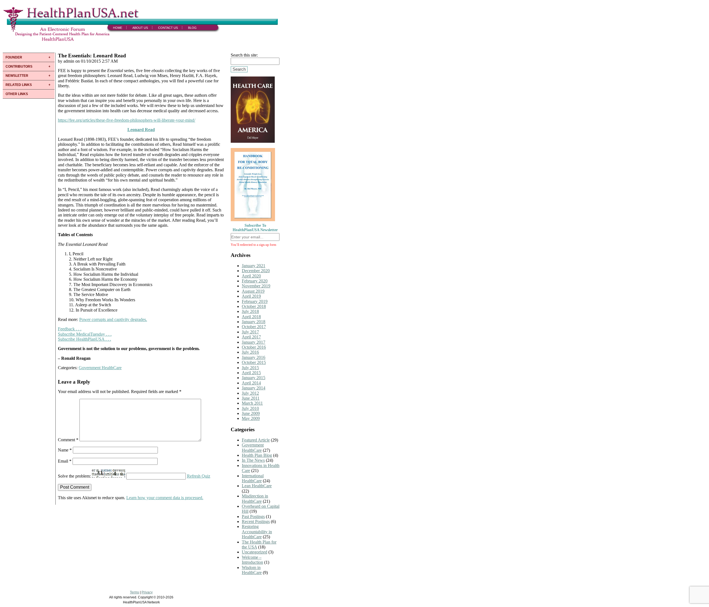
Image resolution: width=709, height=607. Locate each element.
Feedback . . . (69, 329)
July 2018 (250, 311)
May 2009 (251, 418)
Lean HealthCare (257, 485)
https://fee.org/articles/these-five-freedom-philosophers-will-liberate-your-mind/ (126, 120)
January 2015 (253, 377)
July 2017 (250, 332)
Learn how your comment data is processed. (164, 497)
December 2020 (256, 270)
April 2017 (251, 337)
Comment (68, 439)
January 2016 (253, 357)
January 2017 (253, 342)
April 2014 (251, 383)
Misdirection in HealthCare (255, 498)
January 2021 (253, 265)
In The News (253, 460)
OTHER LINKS (17, 94)
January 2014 (253, 388)
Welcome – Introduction (252, 560)
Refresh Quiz (198, 476)
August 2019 (253, 291)
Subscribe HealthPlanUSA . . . (84, 339)
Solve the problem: (75, 476)
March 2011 (252, 403)
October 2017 (254, 326)
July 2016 (250, 352)
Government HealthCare (100, 367)
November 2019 (256, 286)
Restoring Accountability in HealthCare (257, 531)
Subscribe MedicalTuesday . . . (85, 334)
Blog (192, 27)
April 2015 (251, 372)
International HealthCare (253, 478)
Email (64, 461)
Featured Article (256, 440)
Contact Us (168, 27)
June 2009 (251, 413)
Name (65, 450)
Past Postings (253, 516)
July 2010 (250, 408)
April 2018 (251, 316)
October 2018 (254, 306)
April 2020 (251, 276)
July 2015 (250, 367)
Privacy (147, 592)
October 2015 (254, 362)
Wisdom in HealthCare (252, 570)
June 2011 (251, 398)
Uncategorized (254, 552)
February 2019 (255, 301)
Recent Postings (256, 521)
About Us (140, 27)
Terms (134, 592)
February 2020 (255, 281)
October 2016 (254, 347)
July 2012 (250, 393)
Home (117, 27)
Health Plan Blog (257, 455)
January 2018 (253, 321)
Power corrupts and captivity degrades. (113, 319)
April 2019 (251, 296)
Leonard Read (141, 129)
